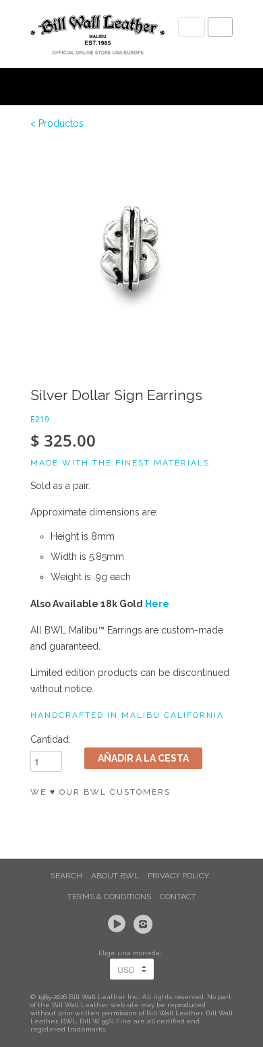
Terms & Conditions (109, 896)
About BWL (115, 875)
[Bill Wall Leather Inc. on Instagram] (145, 924)
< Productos (57, 123)
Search (66, 875)
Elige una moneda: (131, 953)
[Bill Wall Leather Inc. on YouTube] (119, 924)
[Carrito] (220, 27)
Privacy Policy (178, 875)
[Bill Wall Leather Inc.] (97, 37)
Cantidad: (50, 739)
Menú (191, 27)
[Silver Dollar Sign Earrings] (131, 246)
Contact (178, 896)
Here (157, 603)
